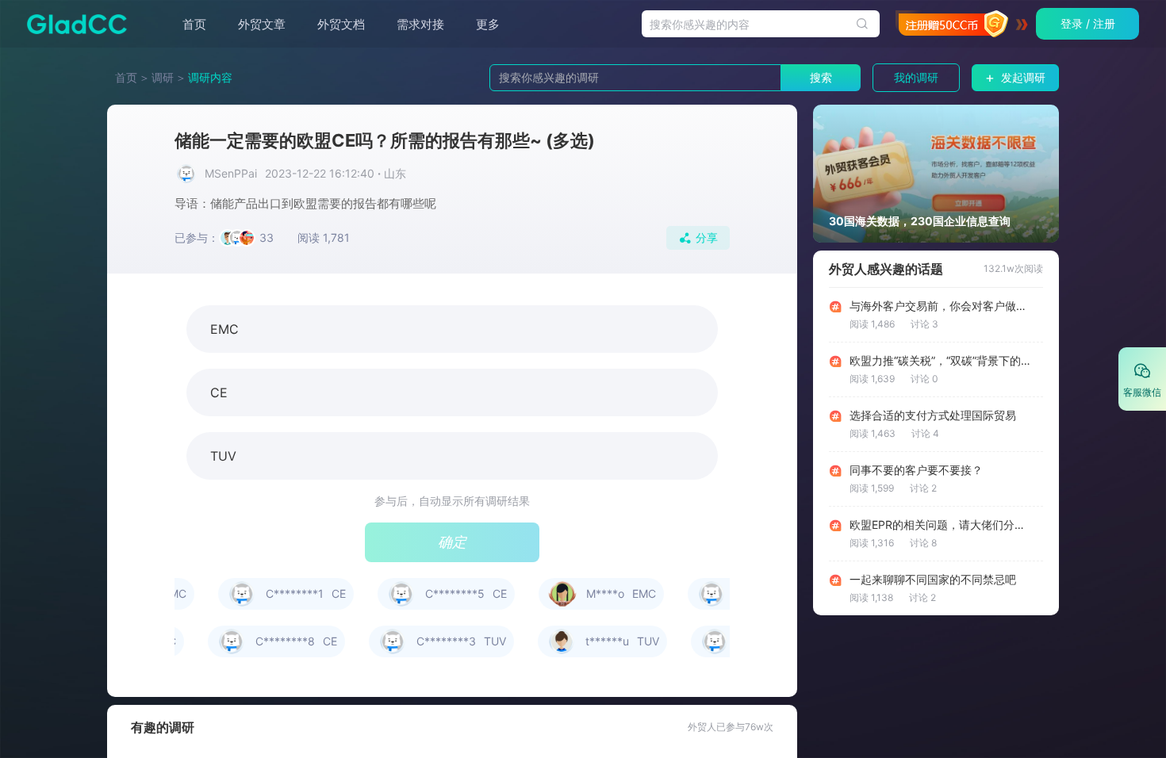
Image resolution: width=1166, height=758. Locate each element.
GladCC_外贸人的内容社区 (72, 23)
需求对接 (420, 24)
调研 (163, 77)
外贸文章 (262, 24)
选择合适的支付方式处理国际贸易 (933, 415)
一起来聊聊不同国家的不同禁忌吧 (933, 579)
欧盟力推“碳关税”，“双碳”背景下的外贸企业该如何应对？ (941, 360)
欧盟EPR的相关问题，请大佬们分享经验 (941, 524)
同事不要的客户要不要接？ (916, 470)
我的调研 (916, 77)
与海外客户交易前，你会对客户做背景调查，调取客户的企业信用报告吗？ (941, 306)
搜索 (821, 77)
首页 (194, 24)
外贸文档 (341, 24)
